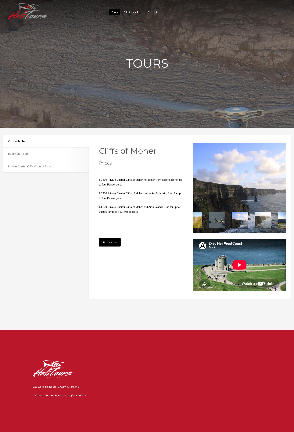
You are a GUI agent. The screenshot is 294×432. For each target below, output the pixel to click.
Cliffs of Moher (17, 141)
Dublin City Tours (18, 153)
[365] (239, 188)
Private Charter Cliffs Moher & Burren (30, 166)
